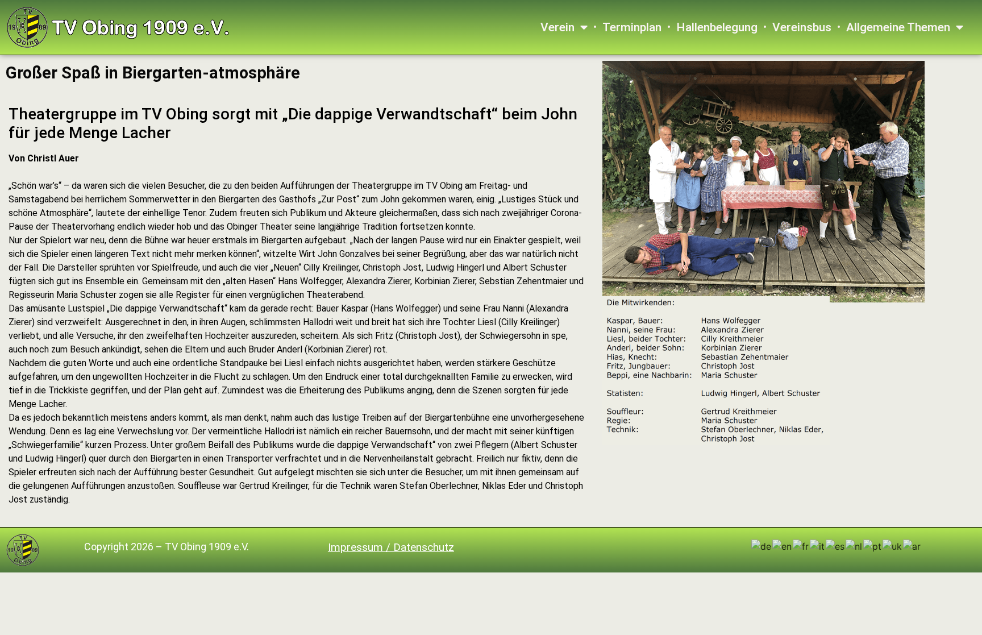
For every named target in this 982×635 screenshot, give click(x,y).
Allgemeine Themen (898, 27)
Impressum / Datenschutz (391, 547)
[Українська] (893, 545)
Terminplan (631, 27)
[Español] (836, 545)
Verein (557, 27)
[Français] (801, 545)
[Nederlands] (854, 545)
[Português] (873, 545)
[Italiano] (818, 545)
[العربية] (912, 545)
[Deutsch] (761, 545)
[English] (782, 545)
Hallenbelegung (717, 27)
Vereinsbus (801, 27)
